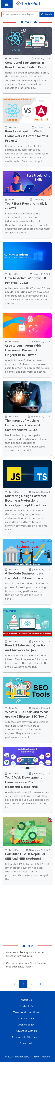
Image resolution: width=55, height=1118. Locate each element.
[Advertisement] (27, 916)
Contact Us (26, 1006)
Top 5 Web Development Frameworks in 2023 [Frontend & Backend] (23, 782)
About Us (26, 999)
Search (48, 14)
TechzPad (13, 58)
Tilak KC (12, 199)
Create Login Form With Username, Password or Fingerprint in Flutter (23, 350)
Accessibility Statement (26, 1037)
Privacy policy (26, 1018)
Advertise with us (26, 1030)
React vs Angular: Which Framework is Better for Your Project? (27, 135)
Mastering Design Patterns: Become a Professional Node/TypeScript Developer (25, 500)
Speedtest (26, 1043)
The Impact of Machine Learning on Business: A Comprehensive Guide (23, 425)
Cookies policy (26, 1024)
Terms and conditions (26, 1012)
